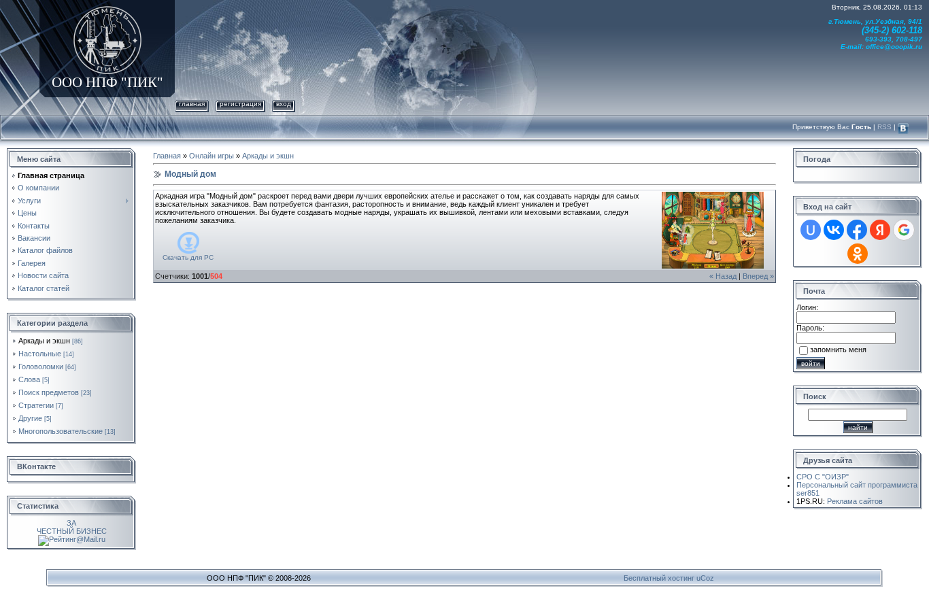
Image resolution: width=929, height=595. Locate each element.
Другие (30, 418)
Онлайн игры (211, 156)
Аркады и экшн (44, 341)
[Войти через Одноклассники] (857, 253)
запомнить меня (838, 349)
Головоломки (40, 366)
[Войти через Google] (904, 230)
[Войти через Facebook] (857, 230)
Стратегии (36, 405)
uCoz (705, 578)
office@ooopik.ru (894, 46)
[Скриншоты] (713, 230)
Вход (283, 103)
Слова (29, 379)
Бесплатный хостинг (659, 578)
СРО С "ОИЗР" (822, 477)
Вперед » (758, 276)
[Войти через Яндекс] (880, 230)
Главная (192, 103)
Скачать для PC (188, 257)
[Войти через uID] (810, 230)
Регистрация (240, 103)
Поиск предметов (48, 392)
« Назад (723, 276)
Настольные (39, 354)
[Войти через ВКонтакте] (834, 230)
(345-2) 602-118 (892, 30)
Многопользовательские (60, 431)
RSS (884, 127)
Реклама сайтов (855, 501)
